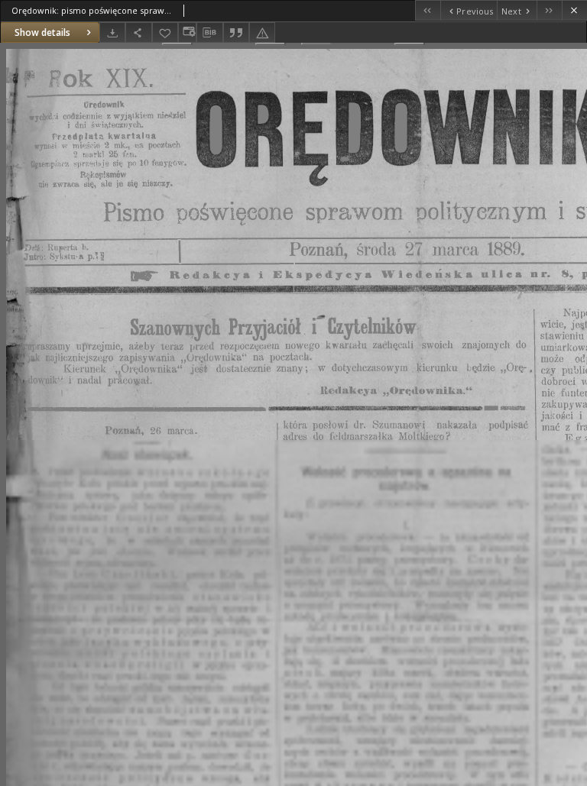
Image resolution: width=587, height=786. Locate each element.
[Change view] (187, 32)
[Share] (138, 32)
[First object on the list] (427, 10)
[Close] (574, 10)
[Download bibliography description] (209, 33)
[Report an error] (262, 32)
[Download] (112, 32)
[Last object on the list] (549, 10)
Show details (42, 32)
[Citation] (236, 32)
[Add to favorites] (165, 32)
